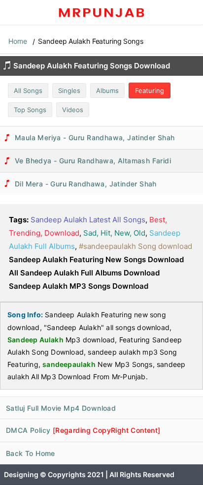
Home (17, 41)
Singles (69, 90)
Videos (72, 110)
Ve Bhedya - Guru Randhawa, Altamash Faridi (93, 160)
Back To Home (30, 453)
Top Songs (30, 110)
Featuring (149, 90)
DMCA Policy (83, 430)
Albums (107, 90)
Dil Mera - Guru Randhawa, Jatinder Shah (86, 184)
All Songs (28, 90)
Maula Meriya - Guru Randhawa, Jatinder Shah (94, 137)
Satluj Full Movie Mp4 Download (61, 408)
